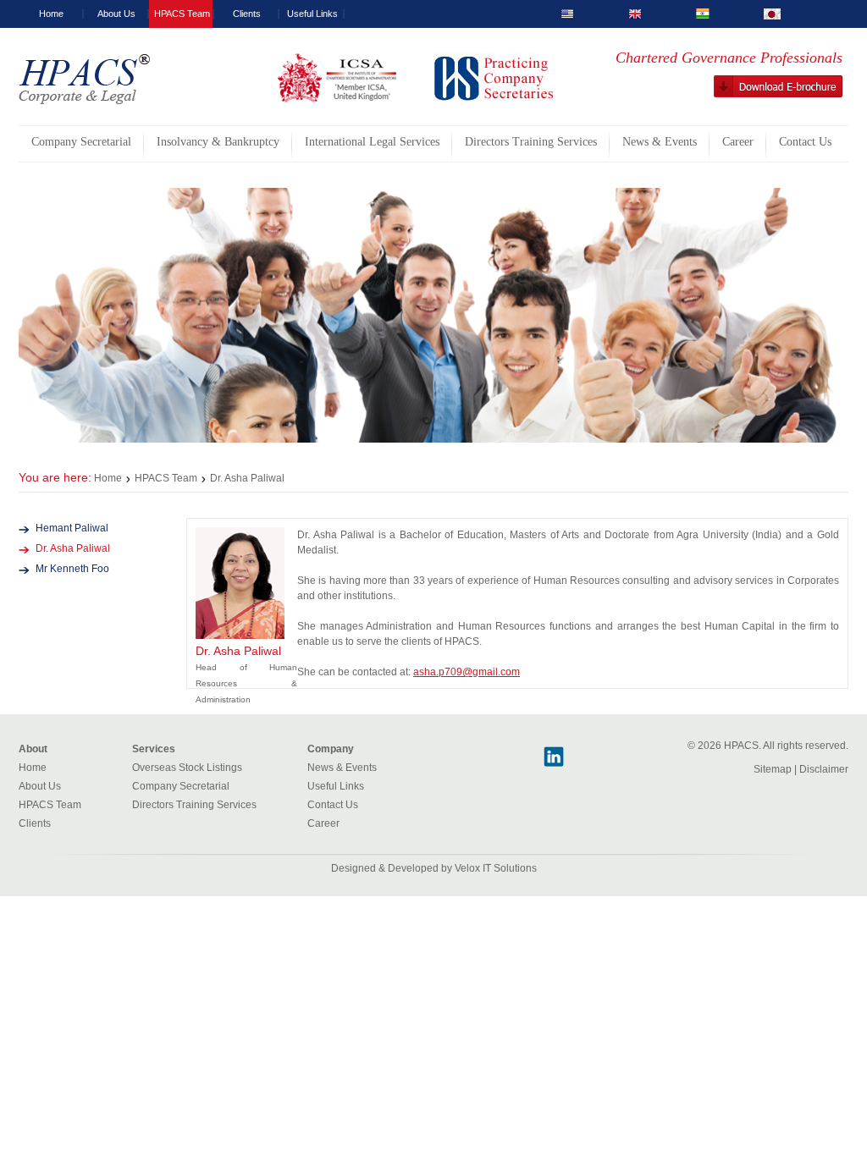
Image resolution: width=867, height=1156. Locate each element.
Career (323, 823)
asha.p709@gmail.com (466, 672)
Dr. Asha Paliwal (73, 548)
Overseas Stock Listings (187, 767)
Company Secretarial (180, 786)
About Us (116, 13)
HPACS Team (182, 13)
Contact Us (332, 805)
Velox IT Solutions (496, 868)
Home (51, 13)
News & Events (342, 767)
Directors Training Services (194, 805)
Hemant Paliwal (72, 528)
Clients (247, 13)
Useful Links (312, 13)
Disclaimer (823, 769)
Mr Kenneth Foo (72, 569)
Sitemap (773, 769)
